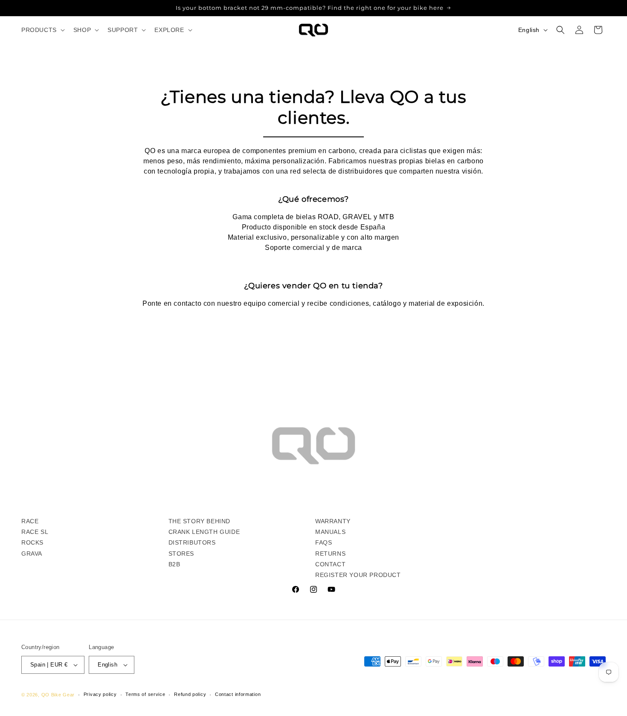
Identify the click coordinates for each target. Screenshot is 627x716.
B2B (174, 564)
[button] (42, 30)
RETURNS (330, 553)
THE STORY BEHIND (199, 521)
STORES (181, 553)
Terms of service (145, 694)
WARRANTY (333, 521)
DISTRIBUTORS (192, 542)
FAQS (323, 542)
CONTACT (330, 564)
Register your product (358, 574)
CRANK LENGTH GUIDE (204, 531)
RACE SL (34, 531)
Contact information (238, 694)
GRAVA (31, 553)
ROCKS (32, 542)
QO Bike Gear (58, 694)
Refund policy (190, 694)
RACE (29, 521)
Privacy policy (100, 694)
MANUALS (330, 531)
